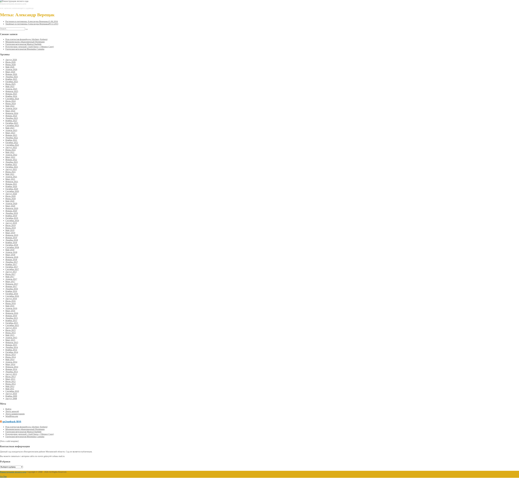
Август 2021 (11, 169)
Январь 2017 (11, 286)
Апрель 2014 (11, 362)
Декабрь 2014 (11, 347)
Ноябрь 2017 (11, 264)
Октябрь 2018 (11, 245)
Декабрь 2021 (11, 162)
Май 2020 (9, 201)
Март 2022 (10, 157)
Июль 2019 (10, 225)
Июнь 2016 (10, 303)
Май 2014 (9, 359)
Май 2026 (9, 67)
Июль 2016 (10, 301)
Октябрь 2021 (11, 167)
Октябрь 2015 (11, 323)
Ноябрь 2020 (11, 186)
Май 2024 (9, 106)
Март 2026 (10, 72)
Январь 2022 (11, 159)
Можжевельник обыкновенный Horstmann (25, 42)
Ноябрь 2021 (11, 164)
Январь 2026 (11, 74)
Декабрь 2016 (11, 289)
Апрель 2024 (11, 108)
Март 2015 (10, 340)
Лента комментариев (15, 414)
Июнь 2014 (10, 357)
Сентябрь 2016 (12, 296)
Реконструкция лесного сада (13, 3)
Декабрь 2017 (11, 262)
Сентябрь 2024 (12, 99)
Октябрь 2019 (11, 218)
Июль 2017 (10, 274)
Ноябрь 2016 (11, 291)
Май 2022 (9, 152)
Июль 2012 (10, 381)
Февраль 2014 (11, 367)
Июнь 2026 (10, 64)
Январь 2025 (11, 94)
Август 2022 (11, 147)
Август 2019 (11, 223)
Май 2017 (9, 276)
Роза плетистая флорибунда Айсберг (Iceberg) (26, 39)
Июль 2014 (10, 354)
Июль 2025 (10, 84)
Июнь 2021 (10, 172)
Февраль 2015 (11, 342)
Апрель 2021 (11, 177)
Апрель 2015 (11, 337)
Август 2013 (11, 374)
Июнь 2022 (10, 150)
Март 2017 (10, 281)
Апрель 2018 (11, 252)
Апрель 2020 (11, 203)
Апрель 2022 (11, 155)
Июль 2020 (10, 196)
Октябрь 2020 (11, 189)
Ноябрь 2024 (11, 96)
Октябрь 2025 (11, 81)
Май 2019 (9, 230)
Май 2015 (9, 335)
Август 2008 (11, 398)
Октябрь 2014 (11, 352)
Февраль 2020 (11, 208)
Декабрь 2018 (11, 240)
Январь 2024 (11, 116)
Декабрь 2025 (11, 77)
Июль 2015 (10, 330)
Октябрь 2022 (11, 142)
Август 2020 (11, 194)
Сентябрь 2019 (12, 220)
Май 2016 (9, 306)
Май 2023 (9, 128)
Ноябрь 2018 (11, 242)
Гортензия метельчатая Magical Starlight (23, 44)
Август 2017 (11, 272)
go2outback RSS (12, 421)
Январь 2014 (11, 369)
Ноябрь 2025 (11, 79)
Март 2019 (10, 233)
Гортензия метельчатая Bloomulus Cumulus (24, 49)
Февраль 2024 (11, 113)
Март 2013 (10, 379)
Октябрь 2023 (11, 123)
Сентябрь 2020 (12, 191)
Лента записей (12, 411)
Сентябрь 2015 (12, 325)
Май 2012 (9, 386)
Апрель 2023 (11, 130)
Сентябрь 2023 (12, 125)
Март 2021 (10, 179)
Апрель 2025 (11, 89)
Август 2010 (11, 394)
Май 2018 (9, 250)
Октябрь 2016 (11, 294)
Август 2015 (11, 328)
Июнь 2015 (10, 333)
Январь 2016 (11, 315)
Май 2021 (9, 174)
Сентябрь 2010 (12, 391)
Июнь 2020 (10, 198)
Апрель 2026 (11, 69)
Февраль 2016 (11, 313)
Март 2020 (10, 206)
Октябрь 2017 (11, 267)
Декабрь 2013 (11, 372)
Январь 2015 (11, 345)
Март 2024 (10, 111)
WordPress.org (11, 416)
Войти (8, 409)
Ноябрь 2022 (11, 140)
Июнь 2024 (10, 103)
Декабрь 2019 (11, 213)
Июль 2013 (10, 376)
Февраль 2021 (11, 181)
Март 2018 (10, 255)
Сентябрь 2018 (12, 247)
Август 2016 (11, 298)
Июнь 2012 (10, 384)
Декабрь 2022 (11, 138)
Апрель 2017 (11, 279)
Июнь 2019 (10, 228)
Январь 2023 (11, 135)
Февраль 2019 (11, 235)
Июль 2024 (10, 101)
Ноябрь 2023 (11, 120)
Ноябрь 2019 (11, 216)
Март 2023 (10, 133)
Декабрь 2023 (11, 118)
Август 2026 (11, 60)
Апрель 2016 (11, 308)
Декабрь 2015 (11, 318)
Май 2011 (9, 389)
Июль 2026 (10, 62)
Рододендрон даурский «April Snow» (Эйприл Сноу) (29, 47)
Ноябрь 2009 (11, 396)
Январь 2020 (11, 211)
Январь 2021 (11, 184)
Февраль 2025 (11, 91)
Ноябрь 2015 (11, 320)
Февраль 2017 (11, 284)
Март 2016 (10, 311)
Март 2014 (10, 364)
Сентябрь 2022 (12, 145)
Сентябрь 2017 (12, 269)
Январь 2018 (11, 259)
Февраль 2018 (11, 257)
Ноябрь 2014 (11, 350)
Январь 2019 (11, 237)
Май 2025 (9, 86)
